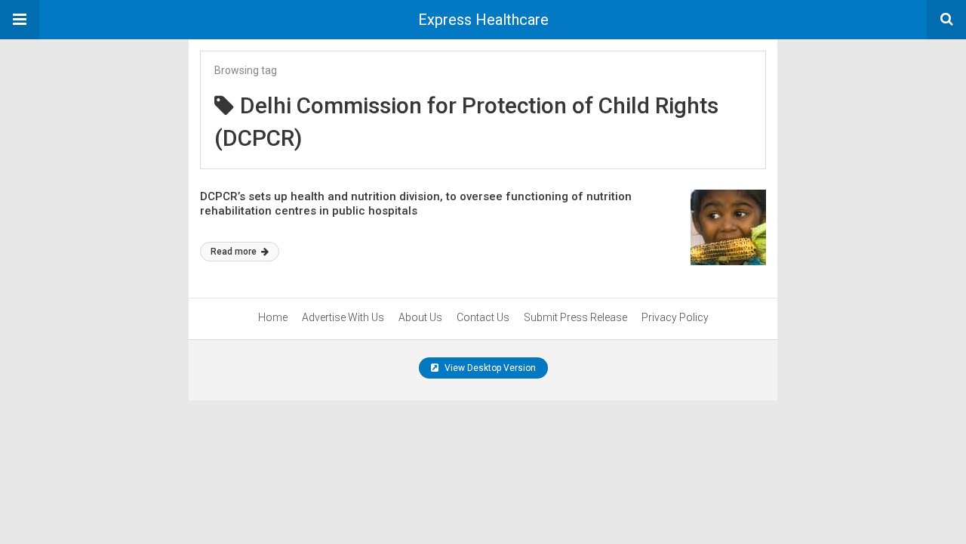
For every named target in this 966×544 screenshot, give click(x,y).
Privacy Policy (675, 317)
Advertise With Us (343, 317)
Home (273, 317)
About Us (420, 317)
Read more (235, 251)
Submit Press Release (575, 317)
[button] (19, 19)
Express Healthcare (483, 20)
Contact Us (483, 317)
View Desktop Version (489, 368)
